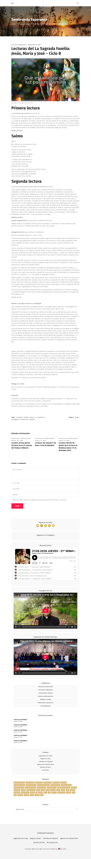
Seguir (31, 795)
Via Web (63, 849)
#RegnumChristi (41, 787)
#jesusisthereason (31, 785)
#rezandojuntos (51, 787)
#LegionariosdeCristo (43, 785)
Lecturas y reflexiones (24, 24)
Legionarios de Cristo (46, 756)
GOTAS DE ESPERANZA (20, 719)
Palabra (68, 792)
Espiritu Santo (25, 792)
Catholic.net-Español (46, 761)
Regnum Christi (46, 759)
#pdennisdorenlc (18, 787)
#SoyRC (23, 790)
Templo (37, 795)
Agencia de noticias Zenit (45, 764)
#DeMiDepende (47, 782)
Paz (15, 795)
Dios (67, 790)
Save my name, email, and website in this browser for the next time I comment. (40, 500)
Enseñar (72, 790)
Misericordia (61, 792)
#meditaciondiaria (66, 785)
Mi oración (45, 770)
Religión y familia (45, 699)
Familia (26, 417)
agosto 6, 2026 (18, 721)
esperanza (17, 792)
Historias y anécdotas (45, 686)
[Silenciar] (72, 627)
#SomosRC (17, 790)
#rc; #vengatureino (30, 787)
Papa (73, 792)
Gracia (31, 417)
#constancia (39, 782)
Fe (36, 792)
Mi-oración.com (52, 842)
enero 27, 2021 (17, 440)
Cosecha (53, 790)
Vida (42, 795)
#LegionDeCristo (55, 785)
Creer (58, 790)
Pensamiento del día (45, 693)
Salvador (32, 419)
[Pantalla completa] (75, 627)
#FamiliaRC (63, 782)
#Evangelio (56, 782)
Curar (63, 790)
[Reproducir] (16, 627)
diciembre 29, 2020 (34, 45)
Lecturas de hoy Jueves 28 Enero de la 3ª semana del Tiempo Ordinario (21, 445)
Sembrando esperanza (45, 703)
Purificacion (24, 419)
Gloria (40, 792)
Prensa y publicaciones (45, 696)
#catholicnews (30, 782)
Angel (42, 790)
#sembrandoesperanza (64, 787)
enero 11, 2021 (40, 440)
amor (38, 790)
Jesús (45, 792)
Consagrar (19, 417)
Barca (47, 790)
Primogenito (15, 419)
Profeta (26, 795)
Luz (36, 417)
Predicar (20, 795)
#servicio (74, 787)
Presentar (41, 417)
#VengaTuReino (31, 790)
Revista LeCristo (45, 767)
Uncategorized (45, 706)
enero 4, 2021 (64, 440)
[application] (45, 611)
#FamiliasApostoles (19, 785)
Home (13, 24)
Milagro (54, 792)
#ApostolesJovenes (19, 782)
